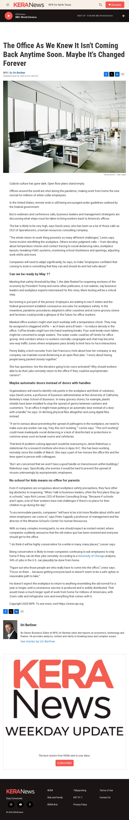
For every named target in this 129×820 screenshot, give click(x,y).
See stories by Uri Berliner (37, 641)
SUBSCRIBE (64, 763)
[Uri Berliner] (10, 629)
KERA (50, 790)
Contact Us (105, 797)
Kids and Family (55, 797)
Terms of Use (106, 790)
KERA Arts (53, 804)
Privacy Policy (80, 804)
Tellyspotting (79, 790)
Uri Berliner (19, 72)
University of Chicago (91, 556)
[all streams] (124, 15)
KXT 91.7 (77, 797)
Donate (116, 4)
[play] (8, 16)
